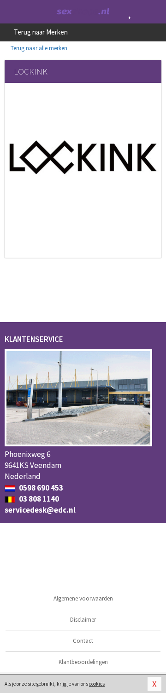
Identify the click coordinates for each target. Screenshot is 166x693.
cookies (97, 684)
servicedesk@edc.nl (40, 510)
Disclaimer (83, 620)
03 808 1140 (38, 499)
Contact (83, 641)
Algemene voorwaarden (83, 598)
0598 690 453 (40, 488)
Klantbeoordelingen (83, 662)
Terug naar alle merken (38, 48)
